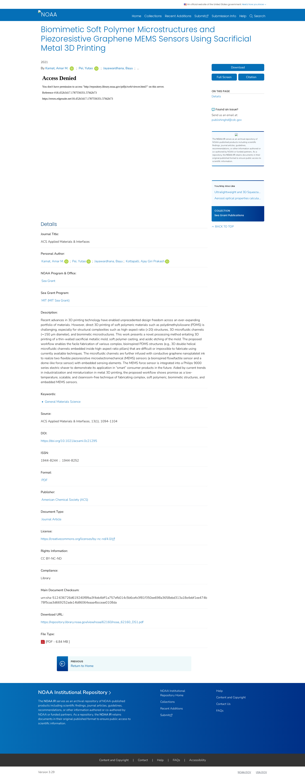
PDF (44, 480)
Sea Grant (48, 281)
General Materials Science (62, 402)
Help (242, 16)
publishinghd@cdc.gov (227, 120)
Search (259, 16)
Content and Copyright (231, 697)
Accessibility (197, 760)
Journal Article (51, 519)
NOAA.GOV (244, 772)
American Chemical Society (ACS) (64, 500)
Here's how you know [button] (253, 4)
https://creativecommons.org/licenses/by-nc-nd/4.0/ (76, 539)
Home (136, 16)
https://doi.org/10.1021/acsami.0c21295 (69, 441)
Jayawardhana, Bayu (118, 68)
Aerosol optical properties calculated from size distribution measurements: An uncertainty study (238, 198)
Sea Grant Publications (229, 215)
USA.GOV (261, 772)
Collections (153, 16)
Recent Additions (178, 16)
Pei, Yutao (86, 68)
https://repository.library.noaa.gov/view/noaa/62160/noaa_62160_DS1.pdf (92, 622)
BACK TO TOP (224, 226)
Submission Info (224, 16)
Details (216, 96)
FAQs (219, 711)
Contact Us (223, 704)
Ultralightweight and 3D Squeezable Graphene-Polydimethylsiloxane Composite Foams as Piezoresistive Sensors (238, 192)
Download (238, 67)
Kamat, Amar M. (56, 68)
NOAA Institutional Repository (72, 692)
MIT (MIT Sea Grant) (55, 300)
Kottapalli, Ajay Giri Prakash (145, 261)
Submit (200, 16)
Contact (143, 760)
